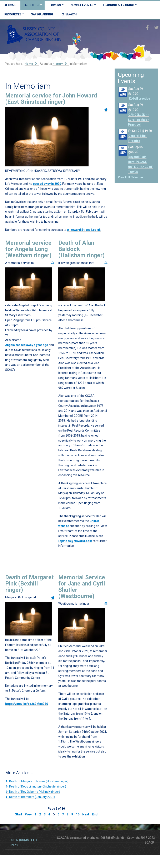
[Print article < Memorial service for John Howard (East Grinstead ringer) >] (106, 109)
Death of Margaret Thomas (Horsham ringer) (38, 781)
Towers (55, 5)
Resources (12, 14)
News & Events (82, 5)
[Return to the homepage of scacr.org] (34, 34)
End (95, 814)
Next (85, 814)
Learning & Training (118, 5)
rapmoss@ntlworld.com (75, 541)
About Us (32, 5)
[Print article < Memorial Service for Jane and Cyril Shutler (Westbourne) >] (106, 604)
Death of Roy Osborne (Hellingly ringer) (34, 791)
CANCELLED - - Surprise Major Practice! (138, 119)
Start (18, 814)
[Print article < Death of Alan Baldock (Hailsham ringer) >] (106, 263)
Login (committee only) (24, 842)
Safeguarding (42, 14)
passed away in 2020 (47, 183)
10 (78, 814)
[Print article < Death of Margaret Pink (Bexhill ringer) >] (52, 597)
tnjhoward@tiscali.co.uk (84, 229)
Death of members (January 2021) (32, 797)
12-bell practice (139, 98)
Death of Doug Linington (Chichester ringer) (37, 786)
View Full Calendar (130, 177)
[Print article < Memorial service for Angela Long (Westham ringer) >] (52, 263)
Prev (28, 814)
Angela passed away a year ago (27, 345)
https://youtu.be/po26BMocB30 (26, 703)
